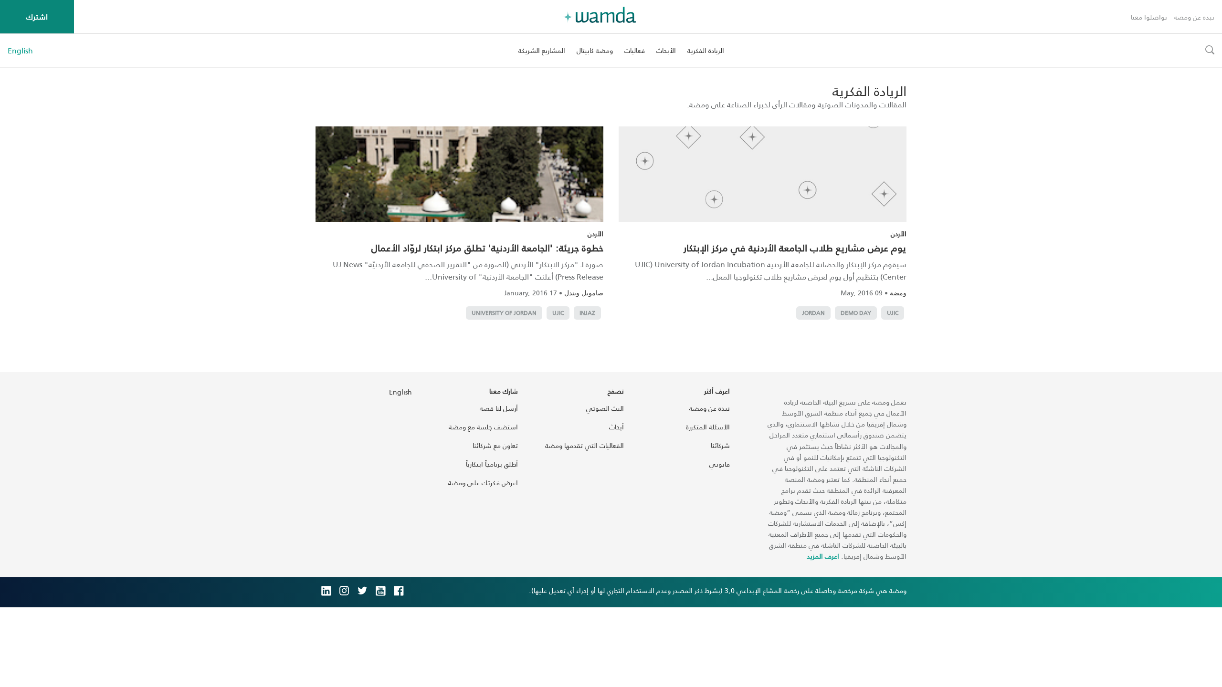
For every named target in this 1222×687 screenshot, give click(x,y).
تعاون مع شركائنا (495, 445)
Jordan (813, 312)
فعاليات (634, 50)
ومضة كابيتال (595, 50)
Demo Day (856, 312)
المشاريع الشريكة (541, 50)
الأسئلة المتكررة (708, 426)
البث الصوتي (605, 408)
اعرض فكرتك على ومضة (483, 482)
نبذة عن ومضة (1194, 16)
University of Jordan (504, 312)
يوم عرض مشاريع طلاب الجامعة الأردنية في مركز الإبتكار (795, 248)
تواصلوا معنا (1149, 16)
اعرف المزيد (823, 556)
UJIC (892, 312)
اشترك (37, 16)
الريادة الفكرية (705, 50)
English (20, 50)
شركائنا (720, 445)
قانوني (719, 464)
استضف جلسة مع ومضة (483, 426)
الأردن (898, 233)
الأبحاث (666, 50)
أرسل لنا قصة (499, 408)
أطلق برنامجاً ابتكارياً (492, 464)
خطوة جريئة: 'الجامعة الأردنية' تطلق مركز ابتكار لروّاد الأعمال (487, 248)
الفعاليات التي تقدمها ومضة (584, 445)
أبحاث (616, 426)
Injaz (587, 312)
